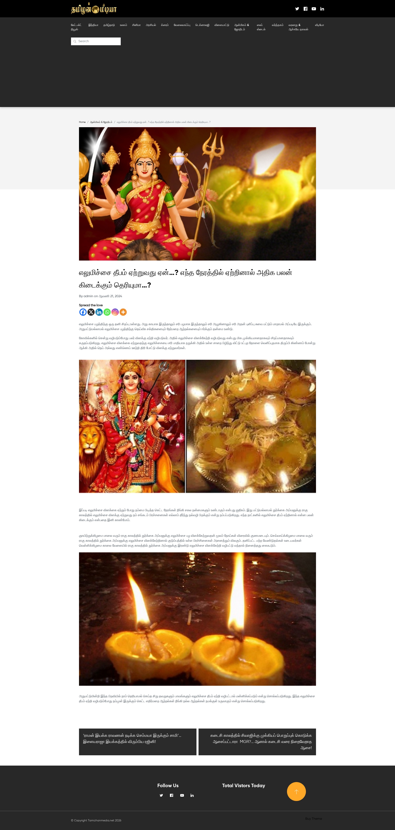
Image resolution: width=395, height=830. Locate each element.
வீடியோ (319, 25)
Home (82, 122)
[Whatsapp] (107, 312)
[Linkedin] (99, 312)
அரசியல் (151, 25)
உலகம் (123, 25)
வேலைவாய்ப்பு (182, 25)
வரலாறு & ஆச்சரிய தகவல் (298, 27)
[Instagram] (115, 312)
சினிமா (136, 25)
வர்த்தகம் (277, 25)
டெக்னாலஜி (202, 25)
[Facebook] (83, 312)
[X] (91, 312)
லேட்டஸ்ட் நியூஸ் (76, 27)
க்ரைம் (165, 25)
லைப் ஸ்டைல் (261, 27)
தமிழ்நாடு (109, 25)
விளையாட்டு (222, 25)
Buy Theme (313, 819)
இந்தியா (93, 25)
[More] (123, 312)
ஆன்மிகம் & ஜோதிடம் (241, 27)
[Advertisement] (197, 76)
